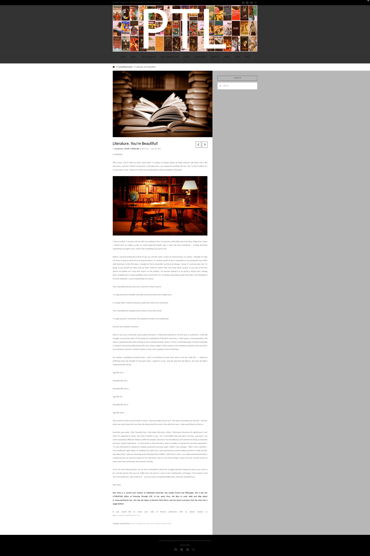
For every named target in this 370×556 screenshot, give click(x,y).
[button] (367, 3)
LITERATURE (134, 149)
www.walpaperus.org (140, 524)
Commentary (118, 149)
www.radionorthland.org (160, 524)
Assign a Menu (185, 545)
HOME (126, 149)
